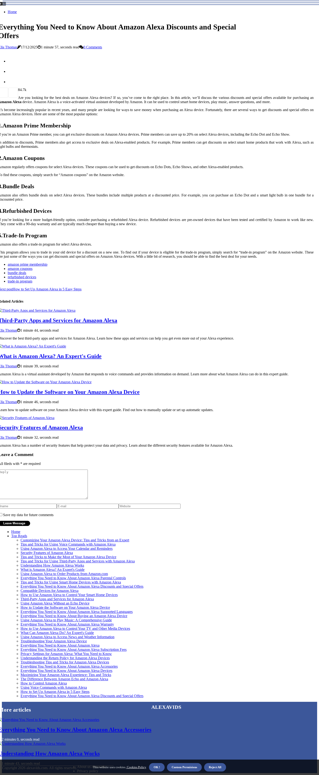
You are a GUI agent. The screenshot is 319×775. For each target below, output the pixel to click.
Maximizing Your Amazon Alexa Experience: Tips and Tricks (66, 675)
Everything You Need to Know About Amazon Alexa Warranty (67, 624)
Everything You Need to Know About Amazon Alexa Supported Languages (77, 612)
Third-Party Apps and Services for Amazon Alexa (57, 599)
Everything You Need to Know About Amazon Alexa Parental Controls (73, 578)
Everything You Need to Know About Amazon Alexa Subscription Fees (74, 650)
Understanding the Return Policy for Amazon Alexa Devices (65, 658)
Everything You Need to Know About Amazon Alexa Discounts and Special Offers (82, 586)
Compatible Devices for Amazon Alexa (49, 591)
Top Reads (19, 536)
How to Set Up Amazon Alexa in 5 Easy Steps (55, 692)
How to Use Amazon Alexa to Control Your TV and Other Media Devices (75, 628)
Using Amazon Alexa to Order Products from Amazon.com (64, 574)
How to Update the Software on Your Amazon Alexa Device (65, 607)
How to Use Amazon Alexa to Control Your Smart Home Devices (69, 595)
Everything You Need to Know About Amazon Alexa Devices (66, 671)
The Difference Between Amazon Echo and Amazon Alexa (64, 679)
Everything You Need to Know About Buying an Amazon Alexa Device (74, 616)
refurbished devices (22, 277)
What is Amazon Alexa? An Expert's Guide (53, 570)
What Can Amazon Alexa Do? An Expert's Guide (57, 633)
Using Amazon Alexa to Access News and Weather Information (67, 637)
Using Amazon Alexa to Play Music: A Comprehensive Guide (66, 620)
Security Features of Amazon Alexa (47, 553)
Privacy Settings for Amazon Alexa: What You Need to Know (66, 654)
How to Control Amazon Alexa (44, 683)
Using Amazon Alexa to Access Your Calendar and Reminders (67, 548)
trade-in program (20, 281)
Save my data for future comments (28, 515)
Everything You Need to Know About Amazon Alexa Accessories (69, 666)
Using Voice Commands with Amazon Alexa (54, 687)
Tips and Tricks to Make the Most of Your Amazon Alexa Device (68, 557)
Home (12, 12)
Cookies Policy (136, 767)
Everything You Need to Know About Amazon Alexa (60, 645)
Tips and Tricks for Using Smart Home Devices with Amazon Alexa (71, 582)
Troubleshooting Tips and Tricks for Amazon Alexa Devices (65, 662)
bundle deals (17, 273)
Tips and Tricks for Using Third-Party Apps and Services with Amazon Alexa (78, 561)
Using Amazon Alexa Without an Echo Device (55, 603)
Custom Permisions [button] (184, 767)
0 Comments (92, 47)
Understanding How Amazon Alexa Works (52, 565)
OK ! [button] (157, 767)
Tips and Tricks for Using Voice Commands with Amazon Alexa (68, 544)
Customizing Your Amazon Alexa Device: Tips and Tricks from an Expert (75, 540)
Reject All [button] (215, 767)
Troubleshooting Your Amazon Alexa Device (54, 641)
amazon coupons (20, 269)
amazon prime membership (27, 264)
